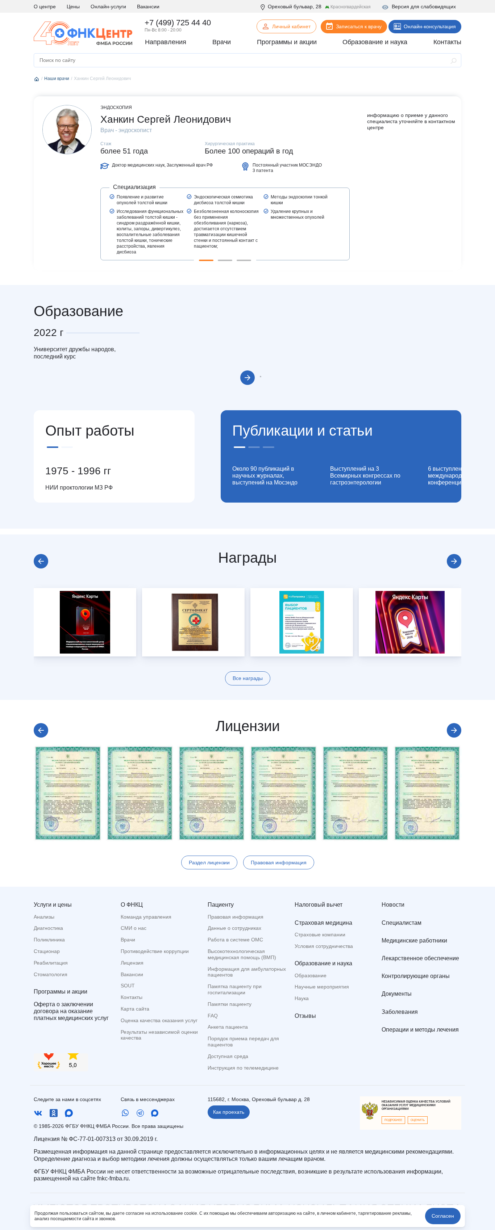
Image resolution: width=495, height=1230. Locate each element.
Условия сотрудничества (324, 946)
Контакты (131, 997)
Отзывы (305, 1016)
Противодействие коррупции (155, 951)
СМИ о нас (133, 928)
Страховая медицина (323, 923)
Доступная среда (228, 1056)
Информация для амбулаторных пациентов (247, 972)
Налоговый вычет (318, 905)
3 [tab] (244, 260)
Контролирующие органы (416, 976)
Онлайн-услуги (108, 6)
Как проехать (228, 1112)
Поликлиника (49, 940)
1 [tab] (206, 260)
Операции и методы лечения (420, 1030)
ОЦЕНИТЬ (418, 1120)
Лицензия (132, 963)
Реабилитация (51, 963)
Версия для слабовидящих (424, 6)
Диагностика (48, 928)
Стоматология (50, 974)
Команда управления (146, 917)
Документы (397, 994)
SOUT (128, 985)
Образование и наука (323, 963)
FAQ (213, 1016)
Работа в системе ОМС (235, 940)
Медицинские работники (414, 940)
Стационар (47, 951)
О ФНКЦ (132, 905)
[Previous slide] (41, 561)
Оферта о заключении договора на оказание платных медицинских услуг (71, 1011)
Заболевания (400, 1012)
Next (247, 377)
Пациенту (221, 905)
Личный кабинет (291, 26)
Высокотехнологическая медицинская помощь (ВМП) (242, 954)
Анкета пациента (228, 1027)
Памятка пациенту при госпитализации (235, 989)
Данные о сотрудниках (234, 928)
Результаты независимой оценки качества (159, 1035)
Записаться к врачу (359, 26)
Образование (310, 975)
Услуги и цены (53, 905)
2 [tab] (225, 260)
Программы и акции (60, 991)
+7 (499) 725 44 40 (178, 22)
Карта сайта (135, 1009)
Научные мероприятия (322, 987)
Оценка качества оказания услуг (159, 1020)
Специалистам (401, 923)
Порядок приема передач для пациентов (243, 1042)
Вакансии (148, 6)
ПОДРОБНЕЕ (393, 1120)
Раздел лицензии (209, 862)
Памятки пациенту (229, 1004)
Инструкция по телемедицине (243, 1068)
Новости (393, 905)
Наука (302, 998)
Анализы (44, 917)
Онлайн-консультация (430, 26)
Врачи (128, 940)
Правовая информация (279, 862)
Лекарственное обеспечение (420, 958)
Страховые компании (320, 934)
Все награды (248, 678)
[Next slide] (454, 561)
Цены (73, 6)
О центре (45, 6)
